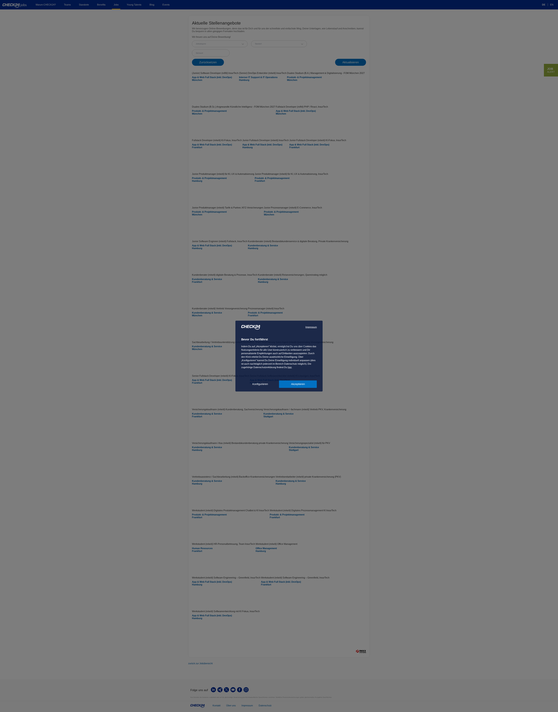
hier (290, 367)
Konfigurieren (260, 384)
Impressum (311, 327)
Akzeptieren (298, 384)
